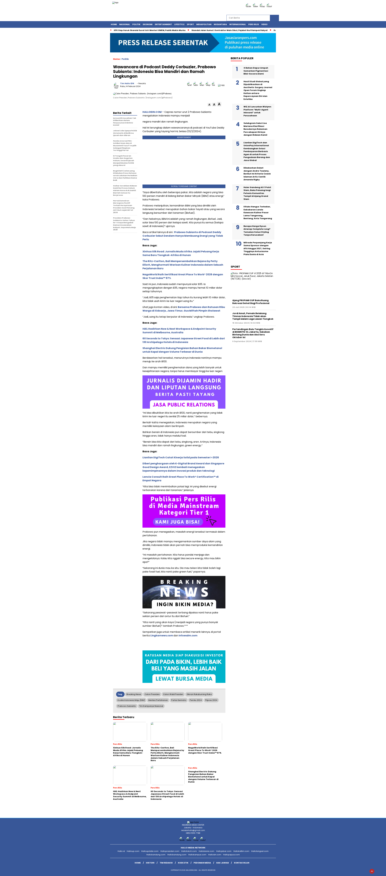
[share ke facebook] (190, 85)
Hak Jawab (222, 862)
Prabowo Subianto (127, 706)
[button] (209, 104)
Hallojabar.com (223, 851)
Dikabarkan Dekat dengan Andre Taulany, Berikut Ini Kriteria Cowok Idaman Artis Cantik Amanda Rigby (257, 173)
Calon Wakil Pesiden (173, 694)
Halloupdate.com (149, 851)
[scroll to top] (372, 871)
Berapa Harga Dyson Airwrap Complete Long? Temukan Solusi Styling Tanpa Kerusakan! (257, 230)
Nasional (124, 24)
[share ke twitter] (196, 85)
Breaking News (134, 694)
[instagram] (263, 6)
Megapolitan (203, 24)
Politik (136, 24)
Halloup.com (133, 851)
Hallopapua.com (231, 854)
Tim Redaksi (166, 862)
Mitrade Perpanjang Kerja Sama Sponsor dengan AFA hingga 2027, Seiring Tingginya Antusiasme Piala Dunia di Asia (258, 248)
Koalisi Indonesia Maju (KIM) (131, 700)
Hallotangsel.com (260, 851)
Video (264, 24)
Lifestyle (179, 24)
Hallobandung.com (155, 854)
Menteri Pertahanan (158, 700)
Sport (190, 24)
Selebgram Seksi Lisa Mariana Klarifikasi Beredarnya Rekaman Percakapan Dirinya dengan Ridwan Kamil (255, 129)
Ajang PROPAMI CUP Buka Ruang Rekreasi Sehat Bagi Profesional (250, 302)
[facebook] (249, 6)
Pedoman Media (202, 862)
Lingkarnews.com (161, 635)
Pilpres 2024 (211, 700)
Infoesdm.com (188, 635)
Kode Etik (183, 862)
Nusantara (220, 24)
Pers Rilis (253, 24)
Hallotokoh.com (189, 851)
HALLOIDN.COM (152, 112)
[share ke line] (215, 85)
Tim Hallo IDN (127, 83)
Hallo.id (121, 851)
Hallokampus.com (197, 854)
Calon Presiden (152, 694)
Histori (150, 862)
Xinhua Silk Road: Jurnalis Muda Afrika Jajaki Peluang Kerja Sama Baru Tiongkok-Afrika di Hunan (180, 253)
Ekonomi (147, 24)
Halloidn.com (214, 854)
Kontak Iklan (241, 862)
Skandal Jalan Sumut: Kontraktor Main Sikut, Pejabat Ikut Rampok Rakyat (229, 30)
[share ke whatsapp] (202, 85)
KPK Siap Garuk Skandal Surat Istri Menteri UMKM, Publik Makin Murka (149, 30)
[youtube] (270, 6)
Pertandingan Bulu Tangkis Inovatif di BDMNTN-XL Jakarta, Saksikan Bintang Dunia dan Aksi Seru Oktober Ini (252, 333)
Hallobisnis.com (206, 851)
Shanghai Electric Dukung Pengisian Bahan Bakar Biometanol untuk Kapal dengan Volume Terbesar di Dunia (182, 350)
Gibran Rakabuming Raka (199, 694)
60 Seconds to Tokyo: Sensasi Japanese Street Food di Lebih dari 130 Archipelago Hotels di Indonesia (183, 340)
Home (114, 24)
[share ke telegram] (209, 85)
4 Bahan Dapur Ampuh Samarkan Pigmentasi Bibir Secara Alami (256, 70)
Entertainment (163, 24)
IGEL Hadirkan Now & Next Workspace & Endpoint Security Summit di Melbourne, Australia (179, 330)
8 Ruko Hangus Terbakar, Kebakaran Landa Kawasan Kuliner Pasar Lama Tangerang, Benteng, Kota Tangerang (258, 212)
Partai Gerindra (178, 700)
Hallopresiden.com (169, 851)
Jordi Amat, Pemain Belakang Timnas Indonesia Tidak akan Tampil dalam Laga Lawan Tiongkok (252, 316)
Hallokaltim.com (241, 851)
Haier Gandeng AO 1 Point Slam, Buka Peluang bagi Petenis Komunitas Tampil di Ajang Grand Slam (257, 193)
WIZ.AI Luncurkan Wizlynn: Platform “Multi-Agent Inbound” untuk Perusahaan (258, 111)
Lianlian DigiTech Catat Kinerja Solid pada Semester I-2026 (180, 457)
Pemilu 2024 (196, 700)
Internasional (237, 24)
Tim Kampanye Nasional (151, 706)
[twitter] (256, 6)
